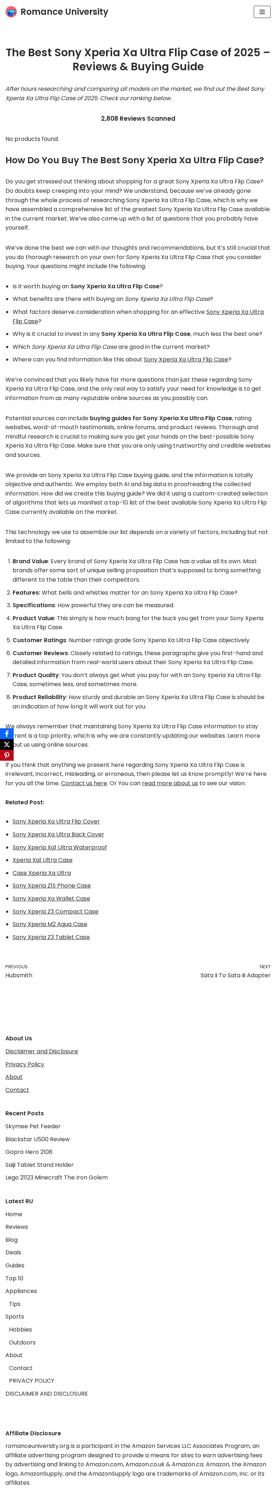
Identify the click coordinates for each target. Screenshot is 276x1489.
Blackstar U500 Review (37, 1139)
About (14, 1077)
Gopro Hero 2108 (28, 1152)
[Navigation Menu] (262, 12)
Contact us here (84, 783)
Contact (17, 1090)
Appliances (21, 1291)
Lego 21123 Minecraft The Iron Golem (56, 1177)
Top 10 (14, 1278)
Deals (13, 1252)
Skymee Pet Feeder (33, 1126)
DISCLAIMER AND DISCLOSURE (46, 1394)
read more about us (170, 783)
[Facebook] (7, 733)
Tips (14, 1304)
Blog (11, 1240)
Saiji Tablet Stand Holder (39, 1165)
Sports (14, 1316)
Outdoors (22, 1342)
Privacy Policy (24, 1064)
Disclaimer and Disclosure (41, 1051)
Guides (14, 1265)
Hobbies (20, 1329)
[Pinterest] (7, 755)
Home (13, 1214)
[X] (7, 744)
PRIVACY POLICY (31, 1381)
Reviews (16, 1227)
